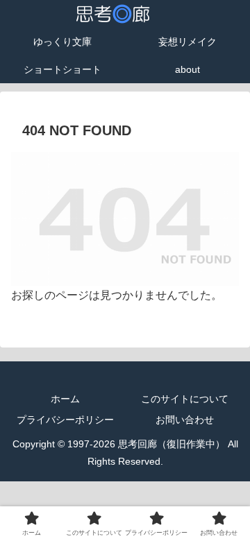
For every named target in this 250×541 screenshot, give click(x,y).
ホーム (65, 398)
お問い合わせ (185, 419)
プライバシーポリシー (65, 419)
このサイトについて (184, 398)
